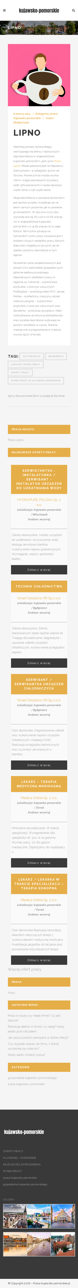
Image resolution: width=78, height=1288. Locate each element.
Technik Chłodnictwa (39, 586)
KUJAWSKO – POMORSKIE (19, 1157)
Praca (11, 992)
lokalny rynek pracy (25, 364)
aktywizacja (31, 356)
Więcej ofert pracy (24, 969)
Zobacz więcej (39, 569)
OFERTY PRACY (13, 1151)
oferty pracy (20, 372)
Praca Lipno (16, 440)
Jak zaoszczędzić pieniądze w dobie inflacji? (38, 1037)
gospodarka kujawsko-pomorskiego (32, 1078)
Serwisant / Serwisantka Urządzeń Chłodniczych (39, 684)
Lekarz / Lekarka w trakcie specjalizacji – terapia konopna (39, 884)
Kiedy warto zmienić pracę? (26, 1054)
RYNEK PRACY (12, 1171)
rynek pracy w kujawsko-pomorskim (36, 380)
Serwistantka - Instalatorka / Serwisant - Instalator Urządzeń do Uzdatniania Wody (39, 479)
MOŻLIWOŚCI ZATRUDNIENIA (22, 1164)
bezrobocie (55, 356)
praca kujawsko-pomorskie (26, 1084)
